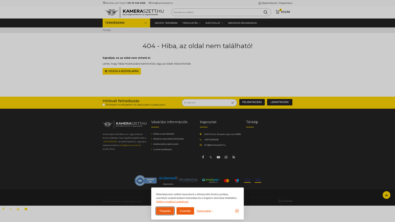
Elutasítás (185, 211)
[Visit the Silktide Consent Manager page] (237, 211)
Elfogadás (165, 211)
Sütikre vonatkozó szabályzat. (172, 201)
